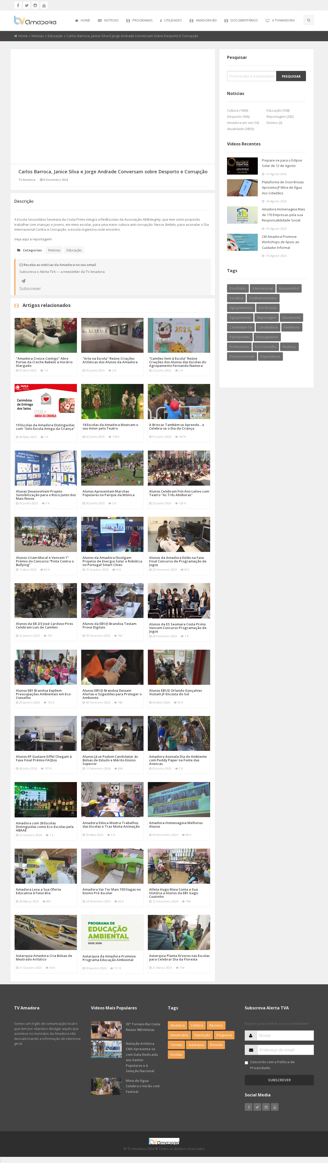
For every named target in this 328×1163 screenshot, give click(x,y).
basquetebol (289, 288)
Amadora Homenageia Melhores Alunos (176, 824)
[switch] (246, 1062)
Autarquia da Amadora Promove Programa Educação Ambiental (109, 958)
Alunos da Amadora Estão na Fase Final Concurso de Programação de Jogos (178, 561)
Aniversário (179, 1035)
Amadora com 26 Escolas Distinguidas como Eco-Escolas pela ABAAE (45, 827)
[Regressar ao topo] (311, 1131)
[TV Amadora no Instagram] (35, 5)
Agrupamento (240, 317)
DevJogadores (267, 337)
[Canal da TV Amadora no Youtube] (44, 5)
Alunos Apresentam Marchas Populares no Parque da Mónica (109, 493)
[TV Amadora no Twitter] (26, 5)
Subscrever (23, 281)
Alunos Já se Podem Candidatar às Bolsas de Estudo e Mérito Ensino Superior (110, 760)
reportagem (266, 317)
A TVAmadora (283, 20)
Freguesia (224, 1035)
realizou (289, 346)
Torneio (176, 1044)
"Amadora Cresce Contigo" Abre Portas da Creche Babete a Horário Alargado (44, 362)
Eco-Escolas (268, 307)
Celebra (197, 1025)
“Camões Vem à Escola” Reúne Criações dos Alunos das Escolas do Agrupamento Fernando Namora (177, 362)
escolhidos (238, 288)
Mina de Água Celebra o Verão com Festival (143, 1086)
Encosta (216, 1044)
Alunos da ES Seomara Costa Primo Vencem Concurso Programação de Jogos (178, 628)
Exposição (202, 1035)
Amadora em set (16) (243, 122)
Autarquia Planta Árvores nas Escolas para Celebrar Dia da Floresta (179, 957)
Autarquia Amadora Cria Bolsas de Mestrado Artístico (44, 957)
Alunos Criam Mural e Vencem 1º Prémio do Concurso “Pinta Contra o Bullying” (45, 561)
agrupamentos (241, 307)
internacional (262, 288)
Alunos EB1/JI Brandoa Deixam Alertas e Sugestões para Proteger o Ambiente (112, 694)
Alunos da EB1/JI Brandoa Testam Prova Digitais (109, 625)
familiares (292, 327)
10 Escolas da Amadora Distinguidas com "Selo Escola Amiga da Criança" (45, 427)
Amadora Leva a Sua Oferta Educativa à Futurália (38, 891)
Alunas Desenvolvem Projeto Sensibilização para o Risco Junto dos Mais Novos (46, 495)
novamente (291, 317)
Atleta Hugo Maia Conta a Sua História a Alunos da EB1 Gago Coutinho (173, 893)
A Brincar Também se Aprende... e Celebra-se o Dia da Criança (176, 426)
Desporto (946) (238, 116)
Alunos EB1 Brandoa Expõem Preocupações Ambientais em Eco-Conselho (44, 694)
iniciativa (236, 298)
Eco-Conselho (265, 346)
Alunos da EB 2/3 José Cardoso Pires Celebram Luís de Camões (44, 625)
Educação (55, 36)
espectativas (270, 356)
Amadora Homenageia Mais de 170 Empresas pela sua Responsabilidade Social (283, 214)
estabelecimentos (263, 298)
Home (85, 20)
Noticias (38, 36)
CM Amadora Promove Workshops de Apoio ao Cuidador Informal (280, 242)
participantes (240, 337)
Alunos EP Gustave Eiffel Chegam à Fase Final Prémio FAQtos (44, 758)
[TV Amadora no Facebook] (18, 5)
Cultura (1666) (237, 110)
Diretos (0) (274, 122)
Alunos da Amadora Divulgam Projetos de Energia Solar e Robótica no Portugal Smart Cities (112, 561)
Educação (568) (278, 110)
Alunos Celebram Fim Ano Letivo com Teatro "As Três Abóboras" (179, 493)
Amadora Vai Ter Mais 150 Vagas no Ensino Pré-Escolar (112, 891)
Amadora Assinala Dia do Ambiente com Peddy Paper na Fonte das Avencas (178, 760)
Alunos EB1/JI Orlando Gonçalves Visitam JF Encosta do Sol (175, 692)
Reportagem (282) (280, 116)
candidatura (268, 327)
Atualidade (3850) (240, 128)
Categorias (32, 250)
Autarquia (196, 1044)
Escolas (176, 1054)
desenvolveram (242, 356)
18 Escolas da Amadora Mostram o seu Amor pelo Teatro (110, 426)
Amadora (177, 1025)
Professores (239, 346)
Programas (142, 20)
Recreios (216, 1025)
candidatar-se (241, 327)
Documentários (244, 20)
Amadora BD (206, 20)
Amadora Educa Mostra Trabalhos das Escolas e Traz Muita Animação (111, 824)
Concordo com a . (272, 1065)
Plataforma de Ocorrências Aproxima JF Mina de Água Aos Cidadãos (283, 187)
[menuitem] (82, 20)
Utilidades (173, 20)
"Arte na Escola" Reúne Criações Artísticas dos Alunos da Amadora (110, 360)
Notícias (111, 20)
